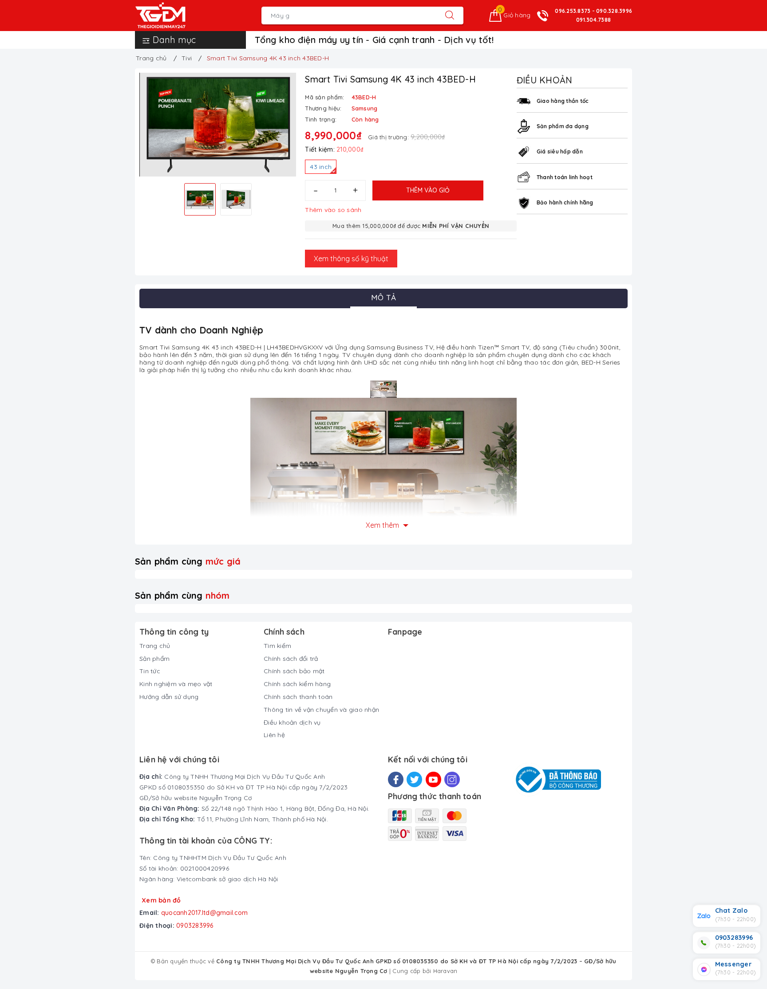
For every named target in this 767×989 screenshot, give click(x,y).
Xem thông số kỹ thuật (351, 258)
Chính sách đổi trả (291, 659)
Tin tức (149, 671)
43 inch (321, 167)
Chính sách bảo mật (294, 671)
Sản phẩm (154, 659)
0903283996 (194, 926)
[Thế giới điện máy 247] (174, 15)
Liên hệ (274, 735)
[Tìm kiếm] (449, 15)
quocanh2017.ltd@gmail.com (204, 913)
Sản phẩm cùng (188, 561)
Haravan (445, 970)
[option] (217, 125)
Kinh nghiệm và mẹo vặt (176, 684)
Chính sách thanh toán (298, 697)
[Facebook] (395, 779)
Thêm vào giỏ (428, 190)
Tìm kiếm (277, 646)
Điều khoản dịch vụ (292, 722)
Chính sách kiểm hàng (297, 684)
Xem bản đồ (161, 900)
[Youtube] (433, 779)
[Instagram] (452, 779)
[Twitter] (414, 779)
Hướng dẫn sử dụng (168, 697)
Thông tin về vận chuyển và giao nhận (321, 710)
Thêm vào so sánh (333, 210)
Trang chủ (154, 646)
